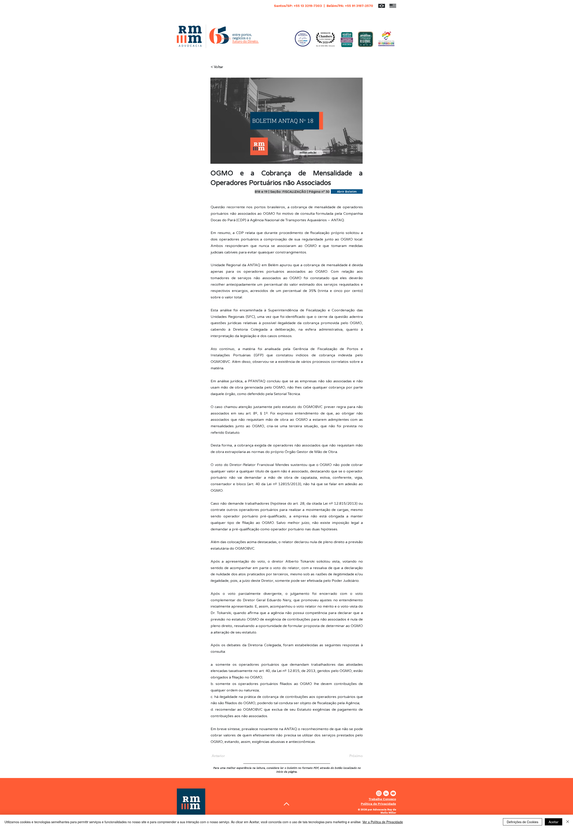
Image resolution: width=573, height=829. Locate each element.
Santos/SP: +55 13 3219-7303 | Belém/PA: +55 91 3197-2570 (323, 6)
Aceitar (553, 822)
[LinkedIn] (386, 793)
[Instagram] (379, 793)
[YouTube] (393, 793)
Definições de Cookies (522, 822)
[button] (382, 799)
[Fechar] (567, 821)
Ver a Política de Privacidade (382, 822)
